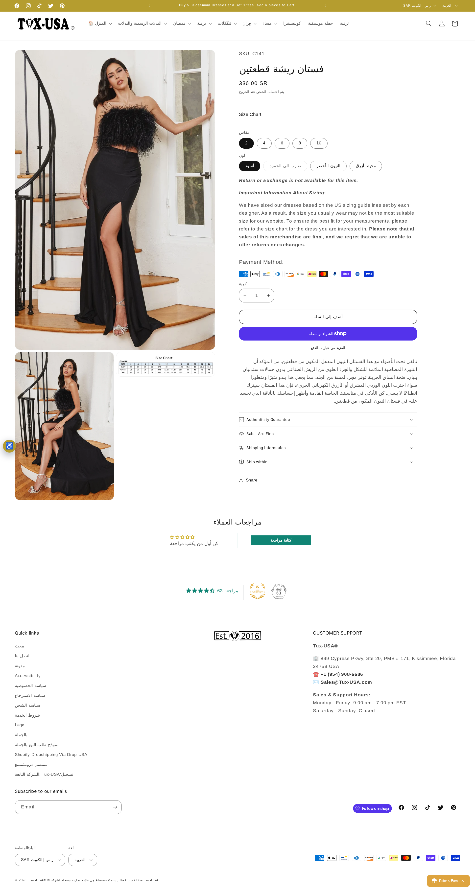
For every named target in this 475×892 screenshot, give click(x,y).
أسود (249, 165)
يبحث (19, 646)
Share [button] (252, 480)
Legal (20, 725)
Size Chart (250, 114)
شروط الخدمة (27, 715)
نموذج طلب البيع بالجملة (37, 745)
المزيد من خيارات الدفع (328, 348)
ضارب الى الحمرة (288, 167)
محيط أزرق (366, 165)
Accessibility (28, 675)
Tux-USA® (37, 880)
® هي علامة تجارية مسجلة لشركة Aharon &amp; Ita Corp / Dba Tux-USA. (103, 880)
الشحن (261, 92)
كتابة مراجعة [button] (280, 540)
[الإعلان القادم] (325, 5)
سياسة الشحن (27, 705)
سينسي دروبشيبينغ (31, 764)
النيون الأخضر (328, 165)
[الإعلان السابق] (149, 5)
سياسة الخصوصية (30, 685)
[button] (100, 23)
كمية (243, 284)
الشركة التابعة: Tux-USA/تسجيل (44, 774)
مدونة (20, 665)
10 (318, 143)
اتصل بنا (22, 656)
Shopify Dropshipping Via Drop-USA (51, 755)
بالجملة (21, 735)
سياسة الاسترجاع (30, 695)
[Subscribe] (114, 807)
